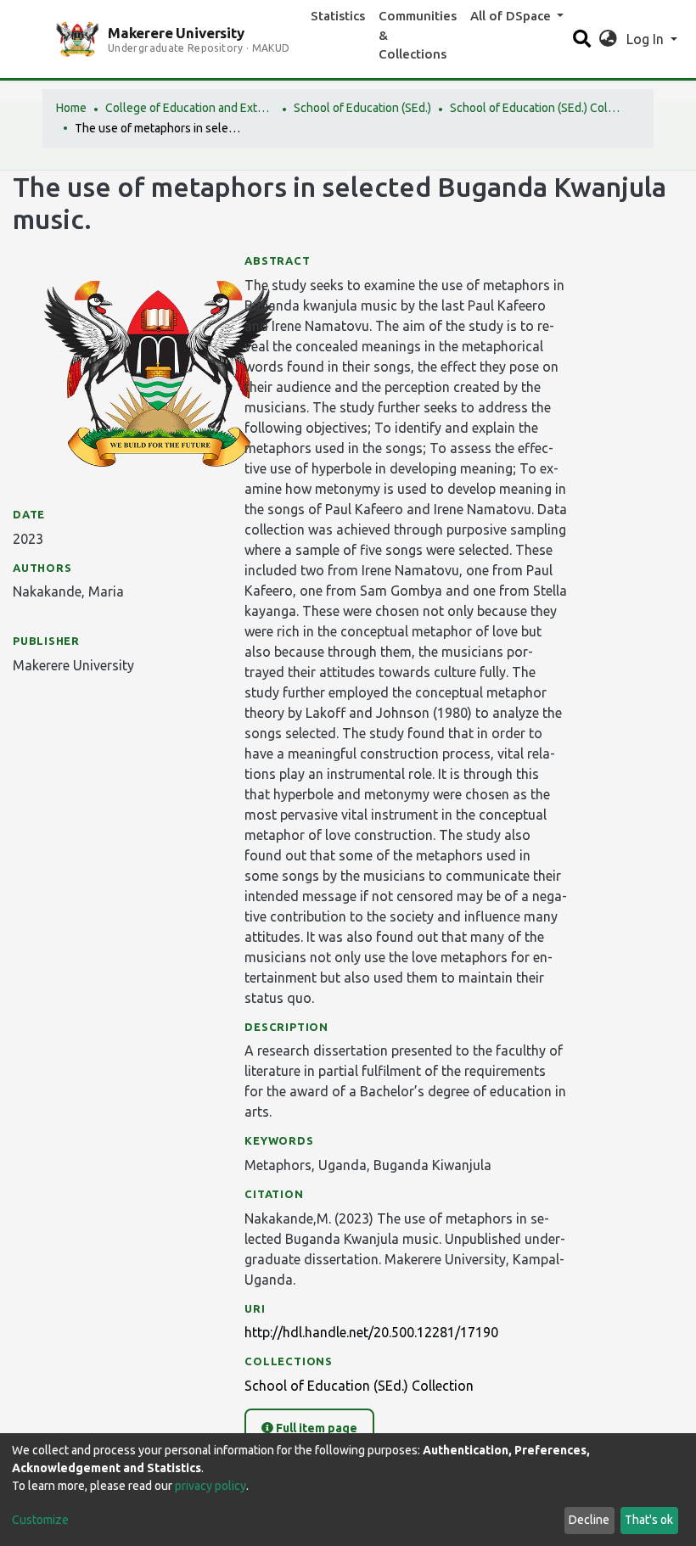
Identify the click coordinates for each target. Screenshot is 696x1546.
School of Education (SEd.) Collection (535, 108)
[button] (608, 39)
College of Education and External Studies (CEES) (190, 108)
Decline (589, 1519)
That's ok (649, 1519)
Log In (646, 39)
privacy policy (210, 1486)
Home (71, 108)
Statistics (338, 15)
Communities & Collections (418, 34)
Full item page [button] (315, 1428)
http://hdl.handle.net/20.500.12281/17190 (371, 1332)
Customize (40, 1519)
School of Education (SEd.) (362, 108)
